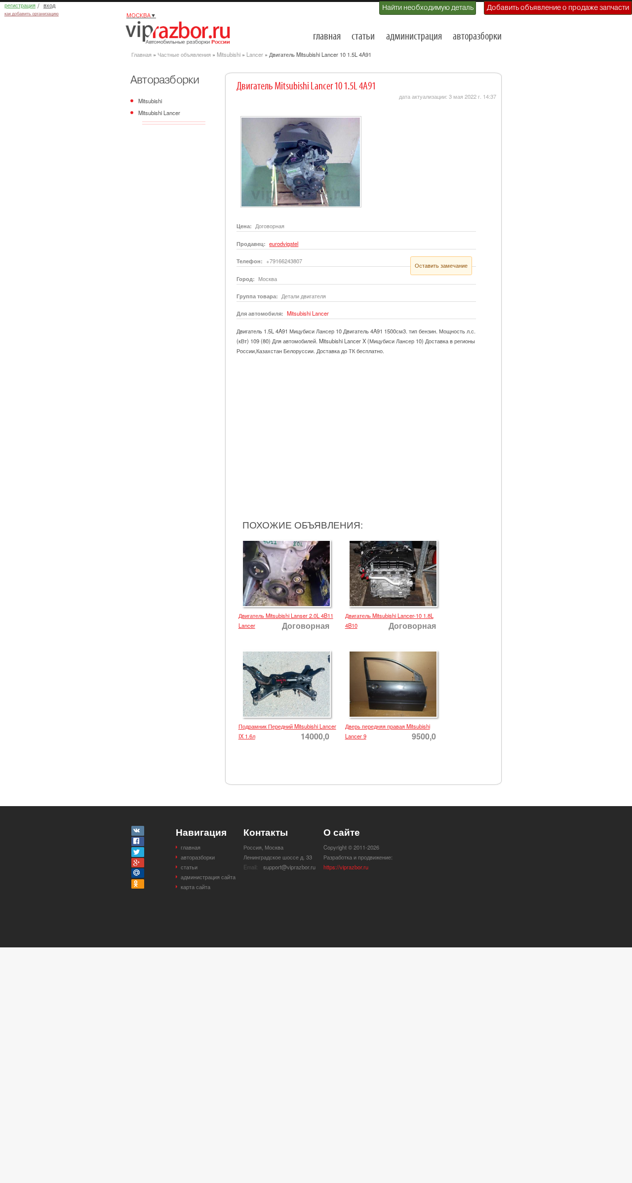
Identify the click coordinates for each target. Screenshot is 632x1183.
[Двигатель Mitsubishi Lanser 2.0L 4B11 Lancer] (284, 543)
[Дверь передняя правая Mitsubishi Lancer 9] (391, 653)
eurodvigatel (283, 243)
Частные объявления (184, 54)
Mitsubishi (228, 54)
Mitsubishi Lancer (159, 113)
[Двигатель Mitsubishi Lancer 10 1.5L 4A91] (299, 119)
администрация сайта (208, 877)
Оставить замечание (441, 265)
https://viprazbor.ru (345, 867)
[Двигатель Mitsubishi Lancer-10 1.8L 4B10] (391, 543)
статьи (363, 36)
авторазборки (477, 36)
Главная (141, 54)
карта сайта (195, 887)
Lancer (254, 54)
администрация (414, 36)
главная (327, 36)
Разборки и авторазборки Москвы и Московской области (181, 32)
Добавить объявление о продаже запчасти (558, 7)
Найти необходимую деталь (428, 7)
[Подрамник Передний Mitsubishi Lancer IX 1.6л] (284, 653)
